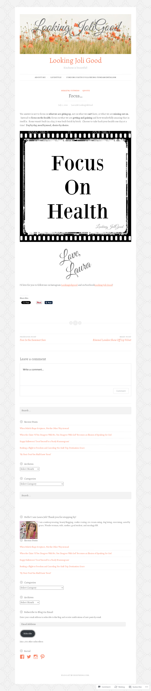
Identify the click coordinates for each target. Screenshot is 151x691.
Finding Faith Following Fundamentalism (91, 77)
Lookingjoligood (69, 285)
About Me (40, 77)
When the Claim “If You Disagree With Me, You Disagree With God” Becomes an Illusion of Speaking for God (65, 434)
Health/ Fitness (70, 90)
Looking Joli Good (75, 60)
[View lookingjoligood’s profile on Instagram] (36, 656)
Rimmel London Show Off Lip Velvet (112, 339)
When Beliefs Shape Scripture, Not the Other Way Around (44, 428)
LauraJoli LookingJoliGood (82, 105)
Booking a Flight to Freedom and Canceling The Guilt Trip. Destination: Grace (52, 448)
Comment (121, 391)
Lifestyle (55, 77)
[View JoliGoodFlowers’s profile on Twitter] (29, 656)
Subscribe (28, 633)
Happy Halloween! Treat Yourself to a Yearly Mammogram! (44, 441)
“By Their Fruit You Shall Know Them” (35, 454)
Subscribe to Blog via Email (38, 612)
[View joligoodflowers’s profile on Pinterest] (43, 656)
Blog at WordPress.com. (75, 675)
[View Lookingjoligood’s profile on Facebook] (23, 656)
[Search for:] (75, 410)
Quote (86, 90)
